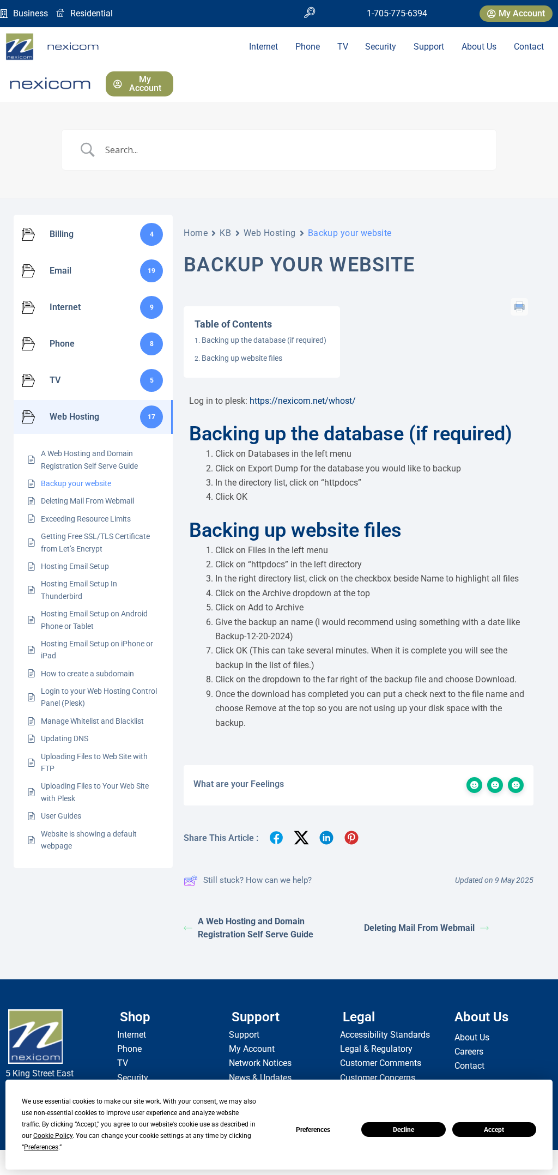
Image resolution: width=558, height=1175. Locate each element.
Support (429, 46)
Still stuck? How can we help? (257, 880)
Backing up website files (242, 358)
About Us (479, 46)
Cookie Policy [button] (52, 1136)
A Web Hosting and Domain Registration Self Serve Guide (255, 928)
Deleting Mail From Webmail (419, 928)
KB (225, 233)
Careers (468, 1051)
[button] (309, 14)
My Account (252, 1049)
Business (30, 13)
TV (342, 46)
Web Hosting (270, 233)
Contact (529, 46)
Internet (263, 46)
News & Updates (260, 1078)
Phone (307, 46)
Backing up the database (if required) (264, 340)
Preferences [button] (41, 1147)
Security (380, 46)
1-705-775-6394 (397, 13)
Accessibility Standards (385, 1034)
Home (196, 233)
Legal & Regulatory (376, 1049)
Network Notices (260, 1063)
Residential (91, 13)
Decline (403, 1130)
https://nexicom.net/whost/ (303, 401)
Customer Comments (380, 1063)
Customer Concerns (377, 1078)
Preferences (313, 1130)
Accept (494, 1130)
